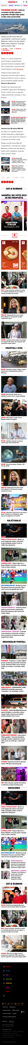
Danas (8, 967)
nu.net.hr (4, 1037)
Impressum (5, 1007)
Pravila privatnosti (7, 1013)
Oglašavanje (12, 1007)
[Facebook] (2, 53)
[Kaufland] (14, 236)
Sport (8, 971)
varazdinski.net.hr (6, 1033)
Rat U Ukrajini (15, 177)
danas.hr (18, 48)
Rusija (3, 177)
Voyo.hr (12, 1026)
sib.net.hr (14, 1031)
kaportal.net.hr (20, 1031)
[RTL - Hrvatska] (5, 1022)
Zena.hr (8, 1026)
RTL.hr (3, 1026)
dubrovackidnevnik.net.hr (8, 1035)
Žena (7, 987)
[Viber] (10, 53)
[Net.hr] (12, 1022)
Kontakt (14, 1013)
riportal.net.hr (15, 1033)
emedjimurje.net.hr (6, 1031)
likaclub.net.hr (10, 1037)
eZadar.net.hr (18, 1035)
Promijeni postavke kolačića (9, 1016)
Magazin (9, 979)
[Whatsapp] (7, 53)
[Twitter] (5, 53)
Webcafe (9, 983)
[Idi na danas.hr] (13, 1)
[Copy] (12, 53)
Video (8, 992)
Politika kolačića (15, 1010)
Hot (7, 975)
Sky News (19, 69)
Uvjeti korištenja (6, 1010)
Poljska (8, 177)
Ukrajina (22, 177)
